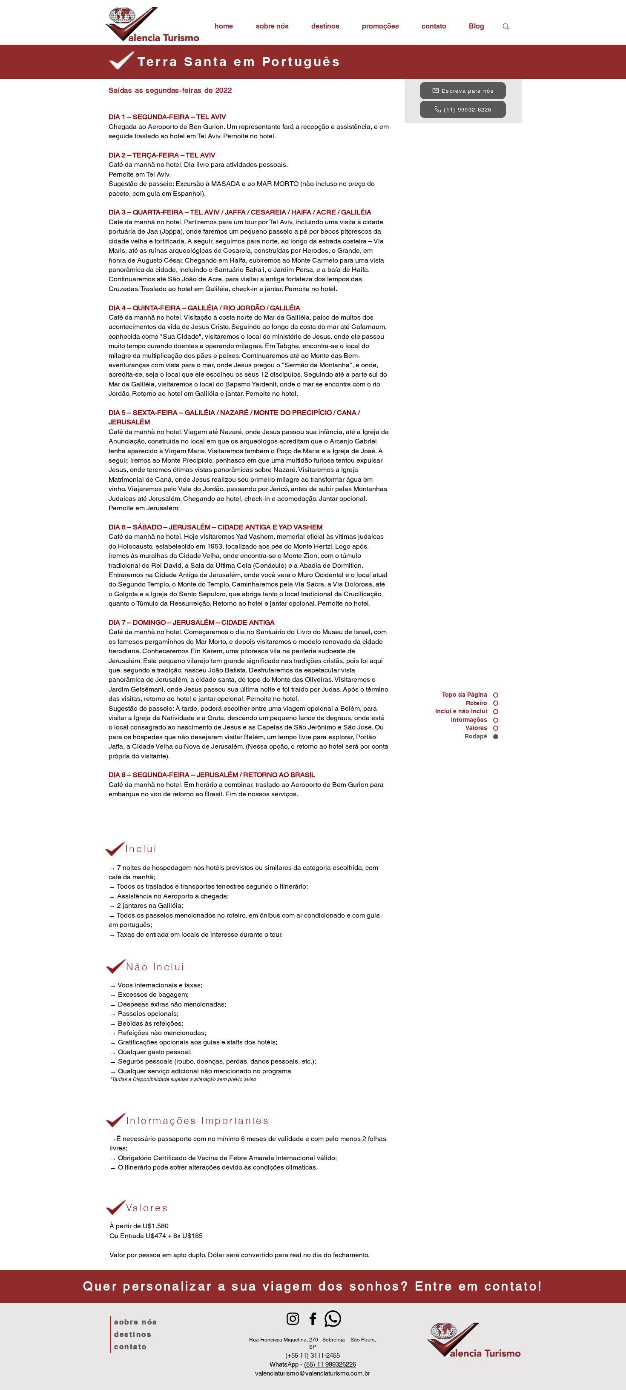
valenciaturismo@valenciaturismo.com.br (312, 1373)
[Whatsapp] (332, 1318)
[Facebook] (312, 1318)
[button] (325, 26)
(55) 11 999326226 (330, 1364)
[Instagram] (292, 1318)
